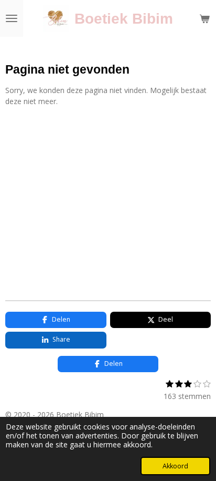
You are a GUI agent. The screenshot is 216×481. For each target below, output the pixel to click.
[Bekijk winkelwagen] (204, 18)
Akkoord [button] (175, 466)
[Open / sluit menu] (11, 18)
